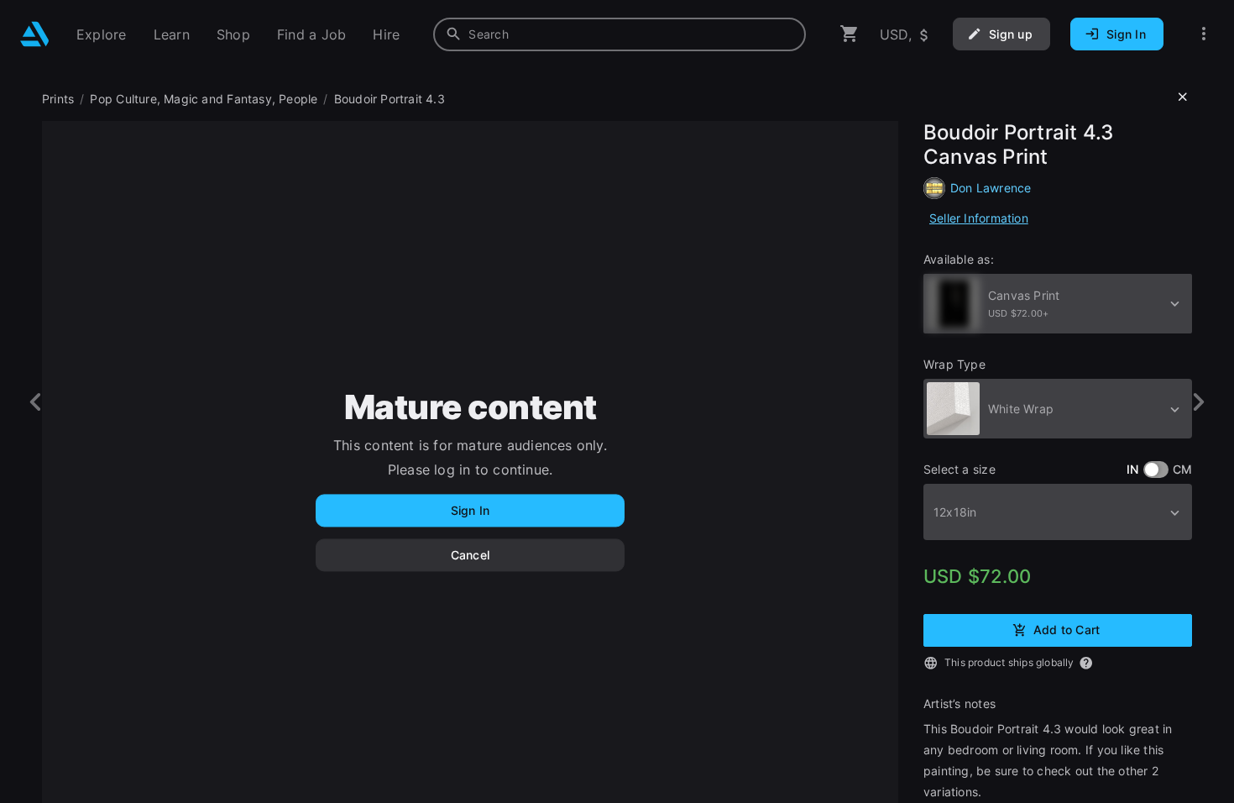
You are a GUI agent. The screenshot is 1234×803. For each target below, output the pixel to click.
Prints (58, 99)
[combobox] (619, 34)
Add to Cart (1066, 629)
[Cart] (849, 34)
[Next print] (1198, 402)
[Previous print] (35, 402)
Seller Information (978, 218)
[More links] (1204, 34)
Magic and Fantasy (218, 99)
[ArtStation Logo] (35, 34)
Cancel (470, 555)
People (298, 99)
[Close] (1183, 97)
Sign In (470, 510)
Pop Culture (123, 99)
